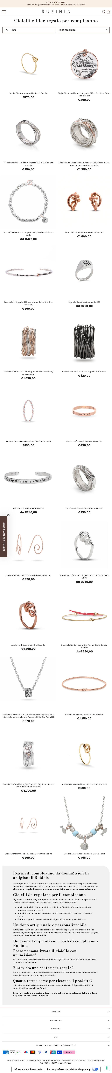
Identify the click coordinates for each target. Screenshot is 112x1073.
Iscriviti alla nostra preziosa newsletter (56, 1045)
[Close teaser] (8, 515)
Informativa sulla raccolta (28, 1069)
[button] (3, 536)
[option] (56, 3)
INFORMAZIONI (56, 1020)
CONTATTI (56, 1012)
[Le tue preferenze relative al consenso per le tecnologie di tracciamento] (107, 1068)
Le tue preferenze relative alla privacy (68, 1069)
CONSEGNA (56, 1029)
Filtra (13, 29)
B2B (56, 1037)
